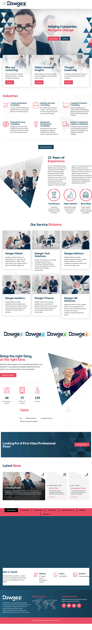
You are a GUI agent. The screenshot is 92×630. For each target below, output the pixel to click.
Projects (11, 484)
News (6, 484)
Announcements (53, 485)
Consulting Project (13, 487)
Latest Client (53, 488)
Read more (8, 497)
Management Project (78, 488)
